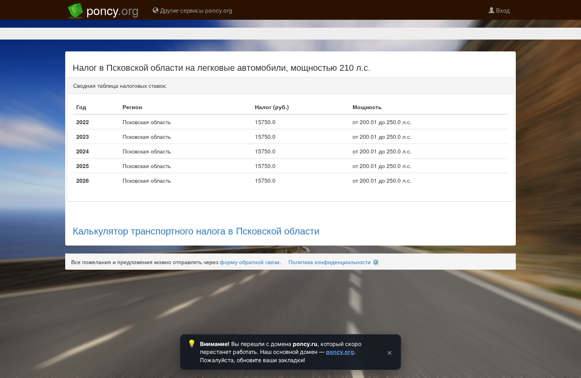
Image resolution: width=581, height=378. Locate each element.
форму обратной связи (249, 262)
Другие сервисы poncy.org (195, 10)
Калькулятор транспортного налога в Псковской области (196, 230)
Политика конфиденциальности (330, 262)
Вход (502, 10)
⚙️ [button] (375, 262)
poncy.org (340, 351)
